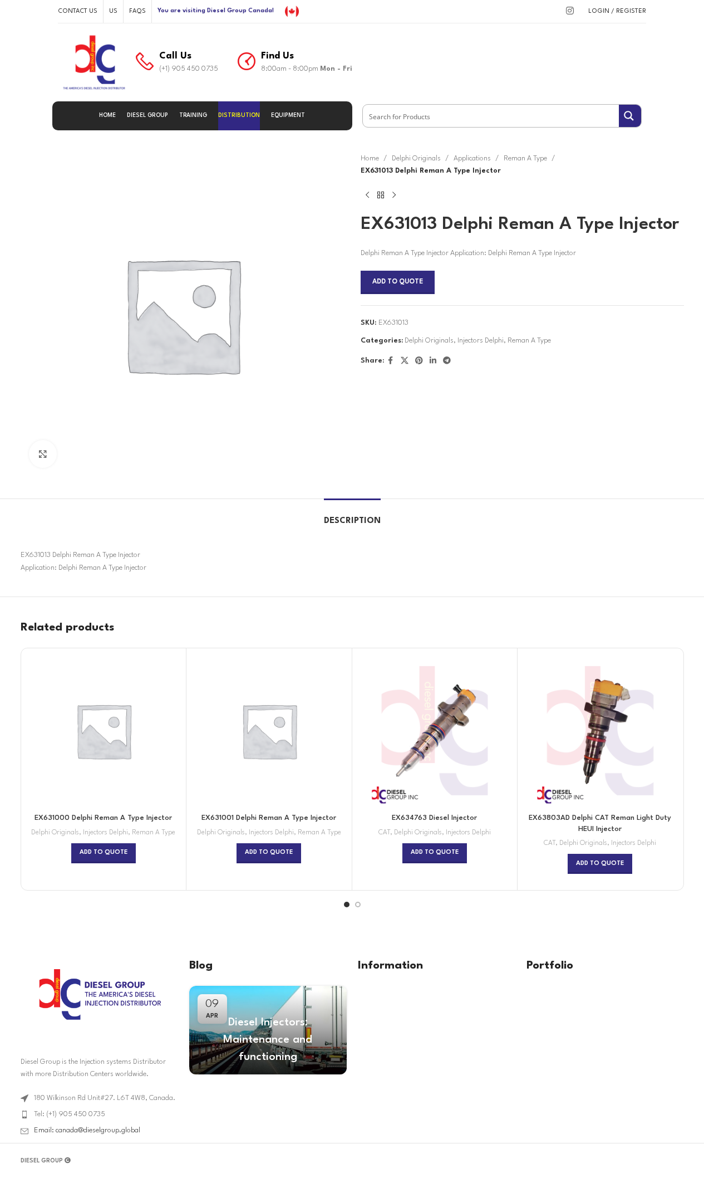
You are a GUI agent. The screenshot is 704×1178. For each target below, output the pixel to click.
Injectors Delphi (480, 340)
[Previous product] (367, 195)
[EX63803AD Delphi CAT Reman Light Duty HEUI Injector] (600, 731)
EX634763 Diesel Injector (434, 818)
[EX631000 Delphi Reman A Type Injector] (104, 731)
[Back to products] (380, 195)
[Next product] (394, 195)
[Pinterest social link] (419, 361)
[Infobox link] (177, 62)
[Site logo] (292, 10)
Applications (472, 158)
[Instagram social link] (569, 11)
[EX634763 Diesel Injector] (435, 731)
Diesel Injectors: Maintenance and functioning (267, 1040)
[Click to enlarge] (43, 454)
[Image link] (99, 994)
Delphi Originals (416, 158)
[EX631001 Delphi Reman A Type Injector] (269, 731)
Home (370, 158)
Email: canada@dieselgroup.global (87, 1130)
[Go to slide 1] (346, 904)
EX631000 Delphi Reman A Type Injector (103, 818)
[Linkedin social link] (433, 361)
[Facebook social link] (390, 361)
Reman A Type (525, 158)
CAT (384, 832)
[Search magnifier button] (630, 116)
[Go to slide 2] (358, 904)
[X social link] (404, 361)
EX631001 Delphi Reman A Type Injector (268, 818)
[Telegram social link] (447, 361)
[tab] (352, 515)
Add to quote (397, 281)
